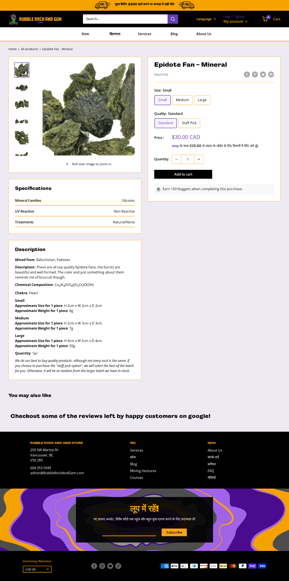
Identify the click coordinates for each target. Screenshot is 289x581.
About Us (203, 34)
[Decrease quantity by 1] (176, 159)
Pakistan (161, 75)
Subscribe (174, 532)
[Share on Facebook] (247, 74)
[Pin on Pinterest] (255, 74)
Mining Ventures (143, 470)
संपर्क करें (213, 457)
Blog (174, 34)
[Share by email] (271, 74)
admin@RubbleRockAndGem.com (57, 473)
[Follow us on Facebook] (94, 566)
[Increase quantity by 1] (198, 159)
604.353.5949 (40, 468)
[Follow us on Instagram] (102, 566)
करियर (212, 464)
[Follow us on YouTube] (110, 566)
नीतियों (212, 477)
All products (29, 49)
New (85, 34)
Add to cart (183, 174)
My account (233, 21)
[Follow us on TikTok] (118, 566)
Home (12, 49)
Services (144, 34)
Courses (136, 477)
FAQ (211, 470)
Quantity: (161, 159)
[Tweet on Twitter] (263, 74)
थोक (133, 457)
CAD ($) (30, 569)
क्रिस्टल (115, 34)
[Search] (173, 19)
